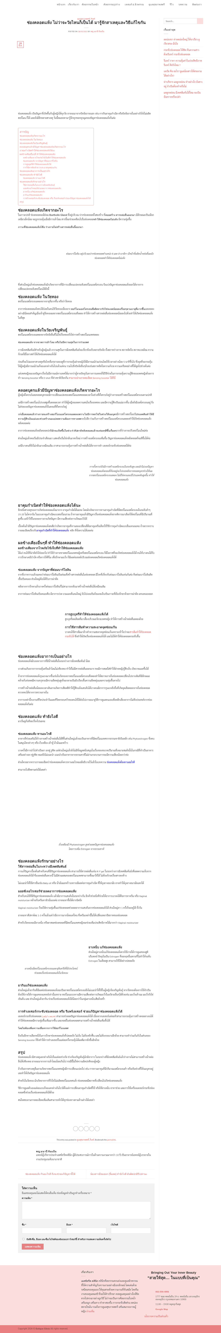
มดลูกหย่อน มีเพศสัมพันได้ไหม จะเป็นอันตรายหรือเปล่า (182, 95)
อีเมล (69, 1224)
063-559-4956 (162, 1292)
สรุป (22, 202)
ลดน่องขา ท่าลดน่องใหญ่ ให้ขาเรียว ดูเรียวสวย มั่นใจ (182, 41)
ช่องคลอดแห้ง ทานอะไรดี (34, 178)
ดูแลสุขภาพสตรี (157, 4)
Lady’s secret (49, 1016)
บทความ (183, 4)
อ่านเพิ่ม (90, 1311)
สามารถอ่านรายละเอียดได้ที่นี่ (92, 377)
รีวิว (171, 4)
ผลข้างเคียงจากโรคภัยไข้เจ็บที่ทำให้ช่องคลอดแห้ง (44, 157)
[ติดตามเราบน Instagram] (197, 9)
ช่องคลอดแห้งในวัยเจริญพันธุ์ (33, 143)
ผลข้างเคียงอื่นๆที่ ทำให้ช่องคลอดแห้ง (37, 154)
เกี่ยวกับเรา (73, 4)
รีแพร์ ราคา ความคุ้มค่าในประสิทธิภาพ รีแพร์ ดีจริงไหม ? (183, 63)
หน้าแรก (61, 4)
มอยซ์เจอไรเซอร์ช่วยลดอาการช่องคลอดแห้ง (42, 188)
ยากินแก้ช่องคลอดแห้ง (32, 195)
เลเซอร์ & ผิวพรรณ (134, 4)
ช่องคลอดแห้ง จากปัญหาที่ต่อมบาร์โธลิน (40, 161)
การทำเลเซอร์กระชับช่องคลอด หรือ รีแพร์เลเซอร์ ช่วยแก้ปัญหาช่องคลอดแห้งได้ (57, 198)
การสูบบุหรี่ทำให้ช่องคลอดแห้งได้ (37, 164)
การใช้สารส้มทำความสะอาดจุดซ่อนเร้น (40, 167)
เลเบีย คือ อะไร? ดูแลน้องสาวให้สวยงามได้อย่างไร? (183, 73)
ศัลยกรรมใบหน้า (90, 4)
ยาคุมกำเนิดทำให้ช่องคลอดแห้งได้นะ (37, 150)
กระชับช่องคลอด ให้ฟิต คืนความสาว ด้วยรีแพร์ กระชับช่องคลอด (181, 52)
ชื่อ (24, 1224)
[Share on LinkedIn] (97, 1128)
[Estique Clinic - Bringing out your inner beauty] (31, 6)
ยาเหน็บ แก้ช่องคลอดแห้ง (34, 192)
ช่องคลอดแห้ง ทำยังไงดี (31, 175)
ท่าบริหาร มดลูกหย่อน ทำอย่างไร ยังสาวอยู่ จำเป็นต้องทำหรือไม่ (183, 84)
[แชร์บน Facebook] (75, 1128)
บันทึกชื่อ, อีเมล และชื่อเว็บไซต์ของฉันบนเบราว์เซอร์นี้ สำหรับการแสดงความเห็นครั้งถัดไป (68, 1239)
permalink (111, 1139)
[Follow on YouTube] (201, 9)
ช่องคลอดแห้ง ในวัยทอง (31, 139)
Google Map (161, 1309)
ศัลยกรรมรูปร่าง (112, 4)
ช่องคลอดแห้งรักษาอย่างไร (32, 181)
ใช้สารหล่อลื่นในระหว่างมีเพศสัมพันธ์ (39, 185)
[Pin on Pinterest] (91, 1128)
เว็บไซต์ (114, 1224)
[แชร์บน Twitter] (80, 1128)
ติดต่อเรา (197, 4)
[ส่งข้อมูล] (200, 21)
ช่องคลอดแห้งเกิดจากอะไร (32, 136)
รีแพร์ (93, 19)
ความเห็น (27, 1198)
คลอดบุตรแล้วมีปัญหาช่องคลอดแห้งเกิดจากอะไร (43, 147)
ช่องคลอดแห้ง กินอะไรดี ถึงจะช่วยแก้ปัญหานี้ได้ (50, 1174)
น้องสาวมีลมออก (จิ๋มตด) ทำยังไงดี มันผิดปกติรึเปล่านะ (119, 1174)
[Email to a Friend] (86, 1128)
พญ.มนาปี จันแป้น (97, 31)
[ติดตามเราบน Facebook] (193, 9)
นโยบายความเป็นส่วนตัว (156, 1316)
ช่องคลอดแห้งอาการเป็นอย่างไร (35, 171)
